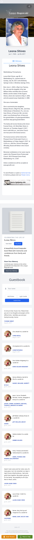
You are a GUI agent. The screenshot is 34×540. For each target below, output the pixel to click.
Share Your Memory (11, 271)
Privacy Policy (12, 532)
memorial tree (25, 173)
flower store (26, 175)
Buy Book (18, 243)
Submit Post (17, 300)
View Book (9, 243)
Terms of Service (22, 532)
